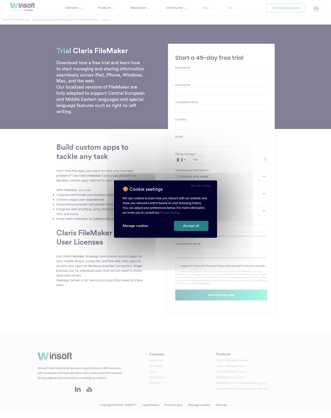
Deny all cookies (201, 185)
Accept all (191, 225)
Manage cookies (135, 225)
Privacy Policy (169, 212)
